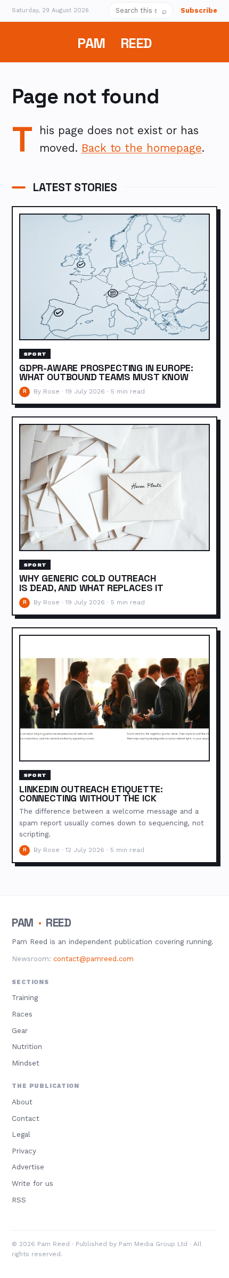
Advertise (28, 1166)
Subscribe (199, 10)
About (22, 1101)
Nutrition (27, 1046)
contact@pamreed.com (93, 959)
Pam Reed (114, 43)
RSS (19, 1199)
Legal (21, 1134)
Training (25, 997)
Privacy (24, 1150)
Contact (25, 1118)
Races (22, 1014)
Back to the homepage (141, 148)
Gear (20, 1030)
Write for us (32, 1183)
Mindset (25, 1063)
